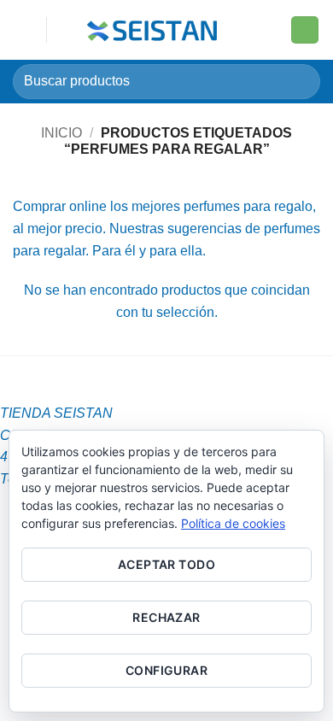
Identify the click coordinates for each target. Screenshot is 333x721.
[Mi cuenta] (269, 30)
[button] (23, 29)
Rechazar (166, 617)
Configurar (166, 670)
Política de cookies (233, 523)
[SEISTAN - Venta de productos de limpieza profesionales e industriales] (154, 30)
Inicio (61, 133)
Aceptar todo (166, 564)
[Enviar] (300, 81)
